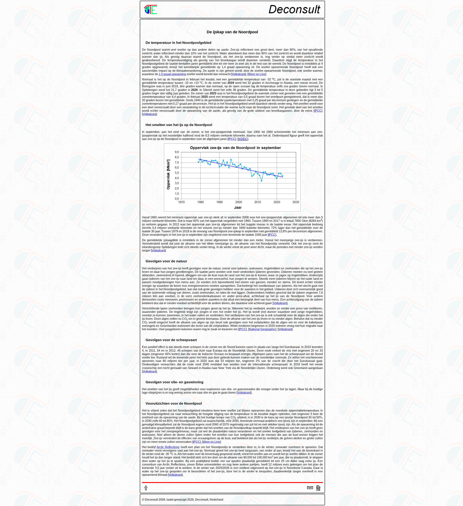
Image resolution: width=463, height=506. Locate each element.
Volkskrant (238, 74)
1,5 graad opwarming (172, 74)
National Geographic (262, 329)
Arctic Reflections (168, 447)
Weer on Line (256, 74)
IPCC (317, 110)
